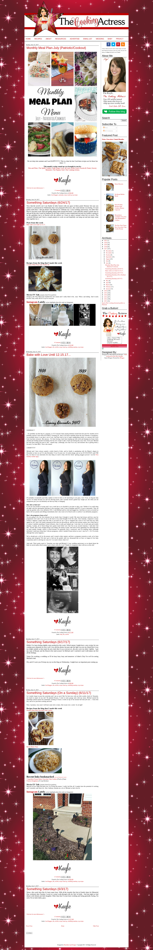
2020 (105, 242)
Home (28, 39)
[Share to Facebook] (67, 191)
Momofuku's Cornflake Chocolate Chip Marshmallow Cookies (120, 217)
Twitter (113, 44)
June (107, 263)
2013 (105, 297)
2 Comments (57, 877)
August (108, 259)
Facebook (109, 44)
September (109, 257)
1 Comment (57, 190)
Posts (106, 127)
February (108, 286)
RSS (123, 44)
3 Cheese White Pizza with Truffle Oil (38, 265)
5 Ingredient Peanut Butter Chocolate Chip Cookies (42, 779)
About (49, 39)
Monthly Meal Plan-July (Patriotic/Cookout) (56, 48)
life (53, 347)
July (107, 261)
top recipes (75, 195)
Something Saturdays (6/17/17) (48, 642)
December (109, 251)
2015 (105, 293)
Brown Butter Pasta (32, 747)
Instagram (32, 302)
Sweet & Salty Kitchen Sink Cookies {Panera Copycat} (119, 207)
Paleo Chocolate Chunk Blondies (113, 139)
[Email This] (61, 191)
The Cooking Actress (72, 170)
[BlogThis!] (63, 191)
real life (57, 347)
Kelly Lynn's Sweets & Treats (81, 168)
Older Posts (96, 926)
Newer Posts (29, 926)
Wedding (100, 39)
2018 (105, 247)
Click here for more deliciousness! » (35, 188)
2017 (105, 249)
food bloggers (54, 195)
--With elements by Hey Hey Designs (116, 355)
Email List (87, 39)
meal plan (61, 195)
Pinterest (118, 44)
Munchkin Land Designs (70, 945)
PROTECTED (114, 346)
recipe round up (68, 195)
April (107, 282)
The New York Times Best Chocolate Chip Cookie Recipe (120, 227)
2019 (105, 244)
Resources (60, 39)
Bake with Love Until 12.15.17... (36, 224)
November (109, 253)
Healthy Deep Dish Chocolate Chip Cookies (39, 710)
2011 (105, 301)
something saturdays (73, 347)
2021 (105, 240)
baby (61, 634)
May (107, 280)
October (108, 255)
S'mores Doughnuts (32, 781)
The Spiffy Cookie (45, 168)
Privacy (119, 39)
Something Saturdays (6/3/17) (47, 889)
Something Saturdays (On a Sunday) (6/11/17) (59, 693)
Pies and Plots (32, 168)
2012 (105, 299)
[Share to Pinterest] (69, 191)
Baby (110, 39)
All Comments (108, 131)
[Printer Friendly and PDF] (29, 933)
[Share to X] (65, 191)
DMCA (115, 345)
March (108, 284)
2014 (105, 295)
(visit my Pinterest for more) (60, 777)
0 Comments (57, 342)
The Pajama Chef (58, 170)
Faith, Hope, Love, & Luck (61, 168)
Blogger (122, 358)
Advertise (75, 39)
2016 (105, 291)
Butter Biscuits (119, 184)
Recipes (38, 39)
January (108, 289)
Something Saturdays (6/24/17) (48, 202)
